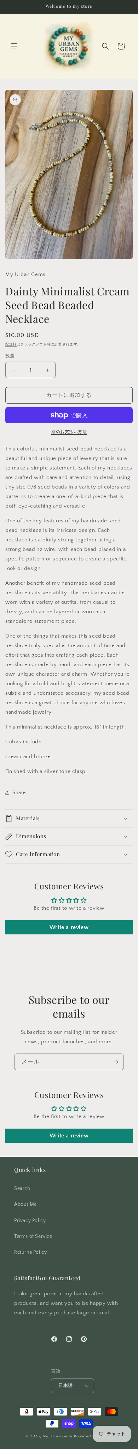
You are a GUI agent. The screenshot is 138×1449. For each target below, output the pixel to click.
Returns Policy (30, 1252)
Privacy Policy (30, 1220)
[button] (14, 46)
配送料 (11, 344)
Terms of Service (33, 1236)
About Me (25, 1204)
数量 (10, 356)
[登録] (115, 1062)
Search (22, 1188)
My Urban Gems (57, 1436)
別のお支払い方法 (69, 432)
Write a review (69, 927)
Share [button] (19, 793)
